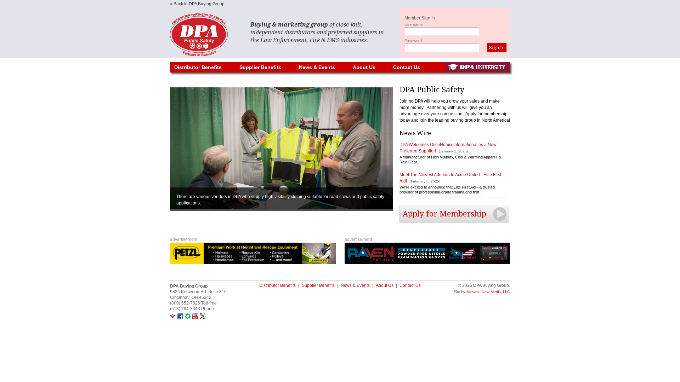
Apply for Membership (444, 213)
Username (413, 24)
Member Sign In (419, 18)
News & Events (317, 67)
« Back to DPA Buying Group (197, 3)
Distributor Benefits (198, 67)
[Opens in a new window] (173, 317)
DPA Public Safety (205, 34)
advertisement (183, 239)
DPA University (478, 67)
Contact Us (406, 67)
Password (413, 41)
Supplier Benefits (260, 67)
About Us (364, 67)
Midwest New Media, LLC (488, 292)
